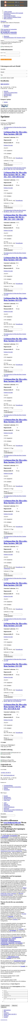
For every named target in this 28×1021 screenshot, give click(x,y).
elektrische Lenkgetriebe (7, 940)
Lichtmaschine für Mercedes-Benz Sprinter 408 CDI (15, 380)
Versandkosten (19, 158)
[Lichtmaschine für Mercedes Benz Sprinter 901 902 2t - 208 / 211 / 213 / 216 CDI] (15, 211)
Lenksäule (21, 929)
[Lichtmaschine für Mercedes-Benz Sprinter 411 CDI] (15, 335)
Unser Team (7, 800)
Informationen (7, 797)
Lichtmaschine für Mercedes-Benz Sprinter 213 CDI (15, 624)
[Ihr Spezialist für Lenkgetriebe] (9, 29)
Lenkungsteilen (5, 944)
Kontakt (6, 796)
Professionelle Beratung (9, 15)
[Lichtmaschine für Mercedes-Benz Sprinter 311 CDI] (15, 497)
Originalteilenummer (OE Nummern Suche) (14, 37)
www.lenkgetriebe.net (12, 822)
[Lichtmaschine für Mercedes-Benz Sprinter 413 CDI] (15, 294)
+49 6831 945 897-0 (6, 772)
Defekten (15, 919)
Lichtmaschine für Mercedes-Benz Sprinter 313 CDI (15, 461)
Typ (2, 75)
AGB (5, 802)
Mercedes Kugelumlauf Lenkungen (12, 894)
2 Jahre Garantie (8, 11)
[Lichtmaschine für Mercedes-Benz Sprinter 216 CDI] (15, 579)
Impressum (6, 808)
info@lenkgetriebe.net (9, 775)
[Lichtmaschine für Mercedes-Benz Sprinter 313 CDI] (15, 456)
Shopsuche (6, 36)
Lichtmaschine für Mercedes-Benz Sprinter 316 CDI (15, 421)
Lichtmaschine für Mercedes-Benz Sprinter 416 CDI (15, 259)
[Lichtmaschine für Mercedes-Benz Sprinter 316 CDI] (15, 416)
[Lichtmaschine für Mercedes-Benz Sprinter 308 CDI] (15, 537)
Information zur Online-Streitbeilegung (13, 809)
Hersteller (3, 69)
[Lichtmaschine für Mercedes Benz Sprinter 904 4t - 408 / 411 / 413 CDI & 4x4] (15, 701)
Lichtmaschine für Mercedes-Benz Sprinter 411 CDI (15, 340)
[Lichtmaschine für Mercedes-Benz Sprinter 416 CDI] (15, 254)
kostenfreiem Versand (20, 960)
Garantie (22, 966)
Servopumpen (14, 835)
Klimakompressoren (13, 956)
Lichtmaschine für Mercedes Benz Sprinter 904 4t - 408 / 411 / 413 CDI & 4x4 (15, 706)
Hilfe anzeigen (4, 63)
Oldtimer (24, 887)
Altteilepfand (7, 568)
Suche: (2, 40)
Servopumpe (12, 930)
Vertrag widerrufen (8, 811)
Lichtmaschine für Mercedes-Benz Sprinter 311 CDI (15, 502)
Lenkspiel (10, 916)
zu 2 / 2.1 (3, 52)
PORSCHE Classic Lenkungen (8, 893)
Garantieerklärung (8, 785)
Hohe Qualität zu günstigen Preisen (12, 17)
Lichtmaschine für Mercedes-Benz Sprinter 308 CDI (15, 542)
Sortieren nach (4, 123)
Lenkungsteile (4, 837)
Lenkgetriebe (5, 835)
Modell (2, 72)
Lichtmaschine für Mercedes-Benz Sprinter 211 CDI (15, 665)
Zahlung (6, 788)
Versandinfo (7, 789)
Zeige (2, 124)
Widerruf (6, 804)
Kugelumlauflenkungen (14, 941)
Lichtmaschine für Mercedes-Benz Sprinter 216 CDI (15, 584)
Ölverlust (24, 913)
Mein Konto (7, 25)
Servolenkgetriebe (17, 937)
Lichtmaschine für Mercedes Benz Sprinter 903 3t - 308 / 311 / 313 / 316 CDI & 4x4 (15, 174)
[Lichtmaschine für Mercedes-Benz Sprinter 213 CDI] (15, 620)
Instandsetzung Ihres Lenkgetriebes (12, 787)
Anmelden (6, 26)
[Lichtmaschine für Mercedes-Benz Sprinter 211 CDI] (15, 660)
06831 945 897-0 (8, 18)
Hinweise (22, 2)
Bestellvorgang (7, 798)
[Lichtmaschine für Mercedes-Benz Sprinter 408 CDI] (15, 376)
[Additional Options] (4, 107)
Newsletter (3, 813)
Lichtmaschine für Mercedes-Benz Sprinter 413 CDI (15, 299)
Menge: (5, 163)
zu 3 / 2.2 (3, 55)
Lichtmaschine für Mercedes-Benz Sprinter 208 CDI (15, 133)
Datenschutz (7, 805)
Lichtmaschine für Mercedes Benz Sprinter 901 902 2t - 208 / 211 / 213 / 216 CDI (15, 217)
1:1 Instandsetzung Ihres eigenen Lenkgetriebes (13, 850)
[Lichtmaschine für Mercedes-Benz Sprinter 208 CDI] (15, 128)
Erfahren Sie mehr (8, 145)
